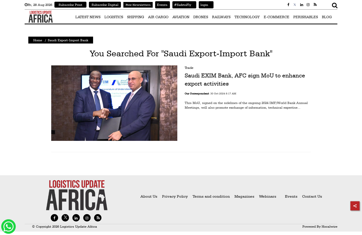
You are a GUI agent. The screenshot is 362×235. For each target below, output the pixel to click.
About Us (148, 196)
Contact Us (312, 196)
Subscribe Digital (105, 5)
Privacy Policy (175, 196)
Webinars (267, 196)
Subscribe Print (70, 5)
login (203, 5)
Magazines (244, 196)
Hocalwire (329, 226)
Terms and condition (212, 196)
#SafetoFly (181, 5)
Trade (189, 68)
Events (161, 5)
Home (37, 40)
